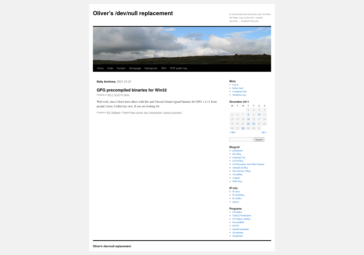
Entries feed (237, 87)
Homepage (135, 68)
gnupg (139, 112)
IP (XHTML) (238, 194)
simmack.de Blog (240, 167)
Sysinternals (237, 232)
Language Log (238, 157)
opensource (155, 112)
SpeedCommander (240, 229)
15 (248, 119)
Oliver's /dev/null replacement (133, 13)
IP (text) (236, 191)
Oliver (126, 94)
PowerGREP (238, 222)
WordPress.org (239, 94)
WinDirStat (237, 235)
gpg (146, 112)
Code (110, 68)
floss (132, 112)
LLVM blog (237, 160)
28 (243, 128)
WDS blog (237, 181)
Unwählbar (237, 174)
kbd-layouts (151, 68)
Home (100, 68)
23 (253, 123)
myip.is (235, 201)
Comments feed (239, 91)
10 (259, 114)
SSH (163, 68)
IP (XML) (237, 198)
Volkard (236, 177)
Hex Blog (236, 153)
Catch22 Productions (241, 215)
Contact (121, 68)
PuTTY (235, 225)
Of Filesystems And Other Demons (248, 164)
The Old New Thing (241, 170)
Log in (235, 84)
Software (115, 112)
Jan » (264, 132)
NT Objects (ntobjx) (241, 218)
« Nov (232, 132)
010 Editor (237, 211)
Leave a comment (172, 112)
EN (108, 112)
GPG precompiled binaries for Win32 (132, 90)
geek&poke (237, 150)
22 (248, 123)
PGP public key (178, 68)
